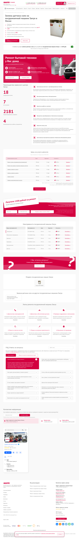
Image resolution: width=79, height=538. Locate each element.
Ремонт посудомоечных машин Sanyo (38, 488)
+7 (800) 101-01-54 (42, 3)
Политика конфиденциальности (39, 530)
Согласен (60, 534)
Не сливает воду (31, 231)
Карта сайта (6, 519)
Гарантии (42, 8)
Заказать (68, 162)
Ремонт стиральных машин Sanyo (37, 493)
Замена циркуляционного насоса (14, 180)
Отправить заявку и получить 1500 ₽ (42, 211)
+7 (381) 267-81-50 (31, 3)
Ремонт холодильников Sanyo (36, 496)
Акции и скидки (48, 8)
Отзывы (33, 8)
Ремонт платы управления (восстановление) (17, 162)
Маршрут (9, 452)
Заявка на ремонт (56, 8)
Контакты (62, 8)
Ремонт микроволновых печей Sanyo (38, 486)
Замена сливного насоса (12, 169)
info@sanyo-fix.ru (60, 497)
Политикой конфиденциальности (29, 417)
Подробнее (15, 319)
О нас (29, 8)
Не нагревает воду (31, 234)
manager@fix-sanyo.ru (61, 500)
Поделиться (57, 524)
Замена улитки (10, 176)
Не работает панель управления (34, 245)
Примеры (5, 494)
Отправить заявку (25, 77)
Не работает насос (31, 241)
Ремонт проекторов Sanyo (35, 491)
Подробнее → (68, 231)
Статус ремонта (72, 8)
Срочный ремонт (19, 8)
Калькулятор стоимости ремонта (10, 512)
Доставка (37, 8)
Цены (25, 8)
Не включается (31, 238)
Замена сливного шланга (12, 173)
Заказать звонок (39, 265)
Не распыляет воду (31, 248)
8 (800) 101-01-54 (60, 493)
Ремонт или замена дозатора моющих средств (17, 165)
